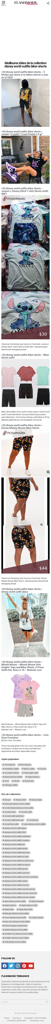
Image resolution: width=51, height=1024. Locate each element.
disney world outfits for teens (17, 864)
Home (7, 1018)
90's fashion (25, 764)
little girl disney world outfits (17, 913)
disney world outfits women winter (20, 897)
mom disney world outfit (15, 917)
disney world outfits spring (16, 869)
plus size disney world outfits (17, 921)
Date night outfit (31, 773)
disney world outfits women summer (21, 893)
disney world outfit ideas (15, 828)
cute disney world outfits (34, 824)
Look (7, 781)
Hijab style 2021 (25, 909)
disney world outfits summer (17, 873)
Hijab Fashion (33, 777)
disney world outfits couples (17, 840)
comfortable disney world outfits (19, 808)
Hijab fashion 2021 (29, 905)
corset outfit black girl (14, 820)
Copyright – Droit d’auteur (35, 1018)
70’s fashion (10, 764)
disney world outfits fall (15, 844)
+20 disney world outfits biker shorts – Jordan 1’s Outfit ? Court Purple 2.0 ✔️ (22, 133)
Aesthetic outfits (12, 768)
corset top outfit (11, 824)
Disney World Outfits (13, 777)
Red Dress (29, 781)
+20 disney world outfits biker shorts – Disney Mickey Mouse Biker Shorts (22, 426)
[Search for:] (25, 1001)
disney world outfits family (16, 848)
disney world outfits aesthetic (17, 836)
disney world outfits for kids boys (19, 860)
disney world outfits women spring (20, 889)
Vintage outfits (11, 785)
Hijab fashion (10, 905)
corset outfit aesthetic (14, 816)
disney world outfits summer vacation (21, 877)
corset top (33, 820)
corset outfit (26, 812)
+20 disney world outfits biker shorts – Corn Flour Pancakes (25, 736)
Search (47, 1002)
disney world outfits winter (16, 881)
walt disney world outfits (15, 942)
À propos (17, 1018)
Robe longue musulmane (16, 925)
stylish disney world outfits (16, 929)
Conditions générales (16, 1021)
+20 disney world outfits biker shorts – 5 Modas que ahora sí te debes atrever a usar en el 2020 (24, 75)
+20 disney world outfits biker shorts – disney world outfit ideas (22, 590)
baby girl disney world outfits (17, 804)
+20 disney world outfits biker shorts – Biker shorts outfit (25, 356)
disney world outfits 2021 (15, 832)
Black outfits (29, 768)
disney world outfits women (17, 885)
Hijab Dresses (37, 901)
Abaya (7, 799)
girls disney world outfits (15, 901)
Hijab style (9, 909)
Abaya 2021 (21, 799)
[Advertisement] (25, 31)
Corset (43, 768)
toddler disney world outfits (17, 938)
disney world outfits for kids (16, 856)
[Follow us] (48, 3)
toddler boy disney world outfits (18, 933)
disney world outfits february (17, 852)
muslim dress (37, 917)
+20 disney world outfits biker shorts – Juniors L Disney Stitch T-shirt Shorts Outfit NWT (24, 191)
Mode (16, 781)
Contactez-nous (36, 1021)
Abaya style (36, 799)
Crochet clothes (12, 773)
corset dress (10, 812)
